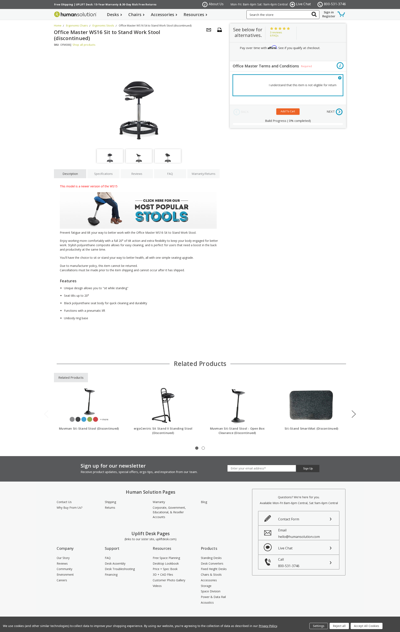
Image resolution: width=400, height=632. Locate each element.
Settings (318, 626)
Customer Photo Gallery (169, 580)
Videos (157, 586)
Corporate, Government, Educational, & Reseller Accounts (169, 512)
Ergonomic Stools (103, 25)
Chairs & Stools (211, 574)
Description (70, 174)
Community (64, 569)
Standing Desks (211, 558)
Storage (206, 586)
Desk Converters (212, 563)
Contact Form (288, 519)
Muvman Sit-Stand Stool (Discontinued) (89, 428)
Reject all (339, 626)
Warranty (159, 502)
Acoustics (207, 602)
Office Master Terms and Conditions (272, 65)
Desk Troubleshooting (120, 569)
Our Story (63, 558)
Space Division (210, 591)
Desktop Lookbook (166, 563)
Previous (46, 414)
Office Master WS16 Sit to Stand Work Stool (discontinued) (155, 25)
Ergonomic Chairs (77, 25)
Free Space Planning (166, 558)
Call (288, 562)
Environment (65, 574)
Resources (194, 14)
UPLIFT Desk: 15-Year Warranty (97, 4)
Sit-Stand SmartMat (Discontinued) (311, 428)
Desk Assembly (115, 563)
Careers (62, 580)
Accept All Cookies (366, 626)
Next (354, 414)
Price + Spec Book (165, 569)
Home (57, 25)
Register (328, 16)
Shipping (110, 502)
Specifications (103, 174)
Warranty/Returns (203, 174)
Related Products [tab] (71, 377)
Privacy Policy (268, 626)
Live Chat (303, 4)
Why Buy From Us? (69, 508)
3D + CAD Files (163, 574)
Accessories (162, 14)
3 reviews (276, 32)
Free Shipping (63, 4)
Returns (110, 508)
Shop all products (83, 45)
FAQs (274, 35)
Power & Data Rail (213, 597)
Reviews (136, 174)
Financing (111, 574)
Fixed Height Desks (214, 569)
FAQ (170, 174)
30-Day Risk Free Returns (139, 4)
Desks (113, 14)
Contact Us (64, 502)
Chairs (134, 14)
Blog (204, 502)
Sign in (329, 12)
